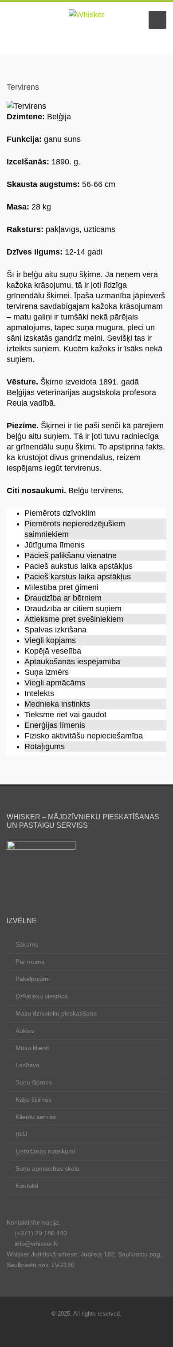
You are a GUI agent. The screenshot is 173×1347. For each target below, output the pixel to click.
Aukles (25, 1030)
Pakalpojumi (33, 978)
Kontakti (27, 1185)
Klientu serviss (36, 1116)
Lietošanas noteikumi (45, 1151)
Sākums (27, 944)
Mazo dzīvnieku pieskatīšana (56, 1013)
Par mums (30, 961)
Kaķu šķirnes (33, 1099)
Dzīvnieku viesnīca (42, 996)
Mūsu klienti (32, 1047)
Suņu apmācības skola (47, 1168)
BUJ (21, 1134)
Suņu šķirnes (34, 1082)
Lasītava (27, 1065)
